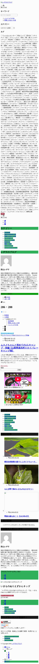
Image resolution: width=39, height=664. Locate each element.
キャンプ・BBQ (9, 240)
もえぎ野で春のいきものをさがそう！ (19, 489)
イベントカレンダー (10, 248)
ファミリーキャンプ (7, 333)
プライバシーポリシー (11, 636)
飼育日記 (7, 242)
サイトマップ (8, 640)
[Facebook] (8, 652)
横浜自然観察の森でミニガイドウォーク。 (20, 462)
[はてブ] (8, 656)
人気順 (6, 317)
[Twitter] (8, 654)
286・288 (7, 299)
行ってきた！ (8, 238)
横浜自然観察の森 (10, 234)
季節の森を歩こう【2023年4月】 (17, 516)
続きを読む (4, 366)
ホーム (6, 607)
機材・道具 (8, 244)
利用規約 (7, 638)
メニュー (9, 659)
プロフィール (8, 246)
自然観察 (7, 232)
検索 (2, 213)
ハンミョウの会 (9, 18)
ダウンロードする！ (7, 595)
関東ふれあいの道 (10, 20)
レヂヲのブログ (17, 643)
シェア (10, 649)
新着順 (6, 315)
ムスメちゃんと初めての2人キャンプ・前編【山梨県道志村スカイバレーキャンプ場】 (19, 348)
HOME (8, 297)
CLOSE (4, 7)
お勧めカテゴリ (11, 319)
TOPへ (8, 661)
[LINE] (8, 658)
